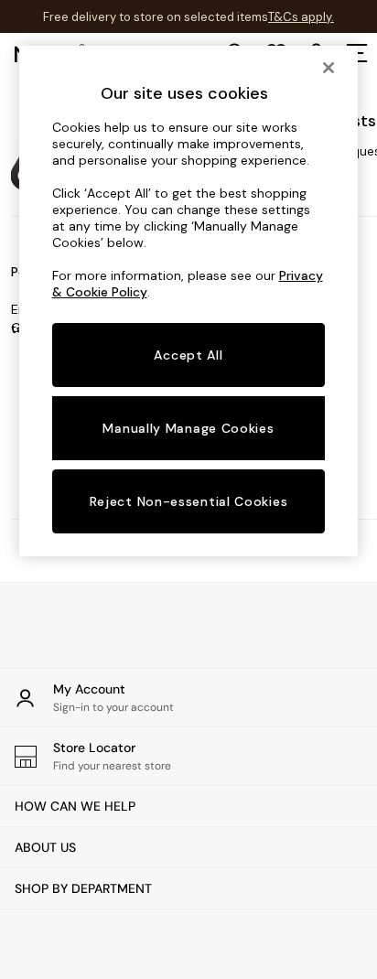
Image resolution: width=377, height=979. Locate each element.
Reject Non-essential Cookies (189, 501)
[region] (189, 301)
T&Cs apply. (301, 17)
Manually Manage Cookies (188, 428)
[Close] (328, 68)
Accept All (188, 355)
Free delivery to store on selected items (155, 17)
